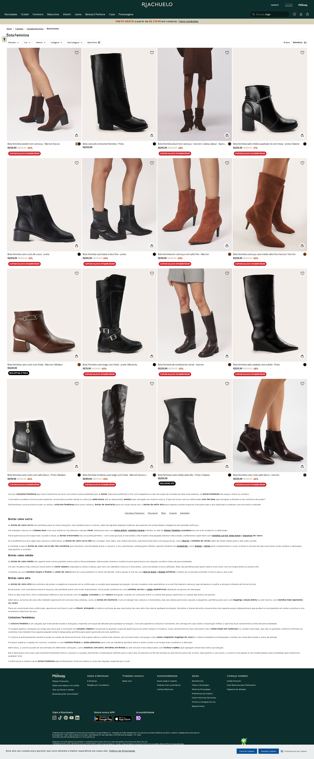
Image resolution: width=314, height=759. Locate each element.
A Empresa (92, 681)
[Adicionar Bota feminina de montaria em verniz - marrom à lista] (227, 273)
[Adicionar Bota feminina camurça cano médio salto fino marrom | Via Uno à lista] (302, 163)
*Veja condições (189, 21)
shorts (185, 540)
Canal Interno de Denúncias (204, 697)
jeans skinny (120, 530)
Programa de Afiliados (236, 689)
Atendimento (197, 681)
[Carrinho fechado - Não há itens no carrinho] (307, 14)
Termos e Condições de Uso (203, 702)
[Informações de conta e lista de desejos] (301, 14)
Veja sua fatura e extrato (63, 689)
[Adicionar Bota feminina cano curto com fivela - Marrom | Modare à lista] (77, 273)
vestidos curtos (220, 535)
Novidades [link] (11, 14)
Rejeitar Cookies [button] (268, 751)
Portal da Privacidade (201, 689)
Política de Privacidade (122, 750)
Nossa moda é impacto (167, 681)
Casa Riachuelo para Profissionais (241, 685)
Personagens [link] (126, 14)
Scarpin (173, 512)
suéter (84, 594)
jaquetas (247, 535)
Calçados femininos (35, 28)
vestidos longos (136, 530)
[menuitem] (11, 14)
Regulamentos (198, 706)
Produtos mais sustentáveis (169, 685)
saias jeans (235, 535)
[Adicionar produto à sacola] (76, 135)
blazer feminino (172, 530)
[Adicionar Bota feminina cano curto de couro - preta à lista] (77, 163)
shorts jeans (149, 571)
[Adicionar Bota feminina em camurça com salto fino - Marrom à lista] (227, 163)
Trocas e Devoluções (200, 685)
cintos (207, 545)
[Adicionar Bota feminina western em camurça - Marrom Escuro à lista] (77, 52)
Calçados (19, 28)
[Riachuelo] (157, 5)
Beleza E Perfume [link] (95, 14)
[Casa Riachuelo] (289, 5)
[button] (293, 751)
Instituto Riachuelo (165, 689)
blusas (161, 571)
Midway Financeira (60, 681)
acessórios (182, 545)
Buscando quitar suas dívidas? (65, 694)
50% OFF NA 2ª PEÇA (18, 373)
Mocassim (153, 512)
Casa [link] (112, 14)
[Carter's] (274, 5)
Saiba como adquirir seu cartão (65, 685)
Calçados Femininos (135, 512)
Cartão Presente (234, 681)
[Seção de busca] (270, 14)
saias (150, 589)
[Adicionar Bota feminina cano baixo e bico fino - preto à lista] (152, 163)
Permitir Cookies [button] (246, 751)
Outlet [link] (25, 14)
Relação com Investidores (98, 685)
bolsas (198, 545)
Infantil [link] (67, 14)
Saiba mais (127, 681)
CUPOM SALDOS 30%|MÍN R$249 (24, 153)
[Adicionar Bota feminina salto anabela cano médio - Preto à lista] (302, 273)
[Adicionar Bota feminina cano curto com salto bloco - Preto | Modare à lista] (77, 383)
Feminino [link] (38, 14)
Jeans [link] (78, 14)
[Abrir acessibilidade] (4, 39)
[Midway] (303, 5)
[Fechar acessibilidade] (7, 34)
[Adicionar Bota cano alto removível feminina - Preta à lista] (152, 52)
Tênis (163, 512)
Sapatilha (185, 512)
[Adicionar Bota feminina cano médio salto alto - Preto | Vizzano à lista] (227, 383)
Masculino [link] (53, 14)
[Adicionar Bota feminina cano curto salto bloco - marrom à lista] (302, 383)
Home (9, 28)
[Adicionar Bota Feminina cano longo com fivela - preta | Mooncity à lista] (152, 273)
